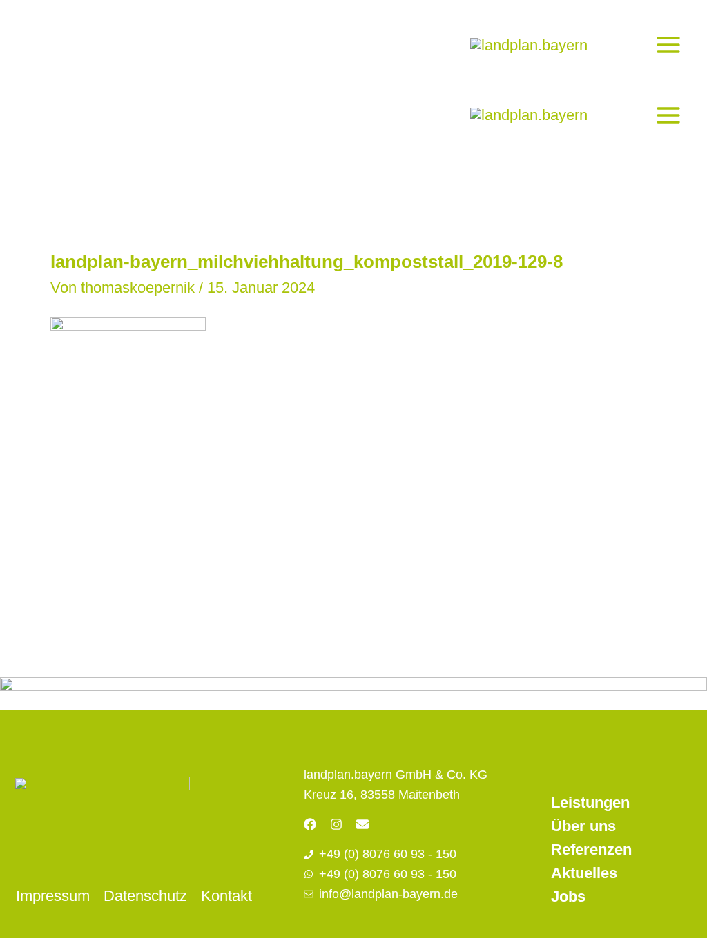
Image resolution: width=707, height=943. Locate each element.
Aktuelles (584, 873)
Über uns (583, 826)
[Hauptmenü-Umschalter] (668, 44)
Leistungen (590, 802)
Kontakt (226, 895)
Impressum (53, 895)
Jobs (568, 896)
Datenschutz (145, 895)
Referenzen (591, 849)
